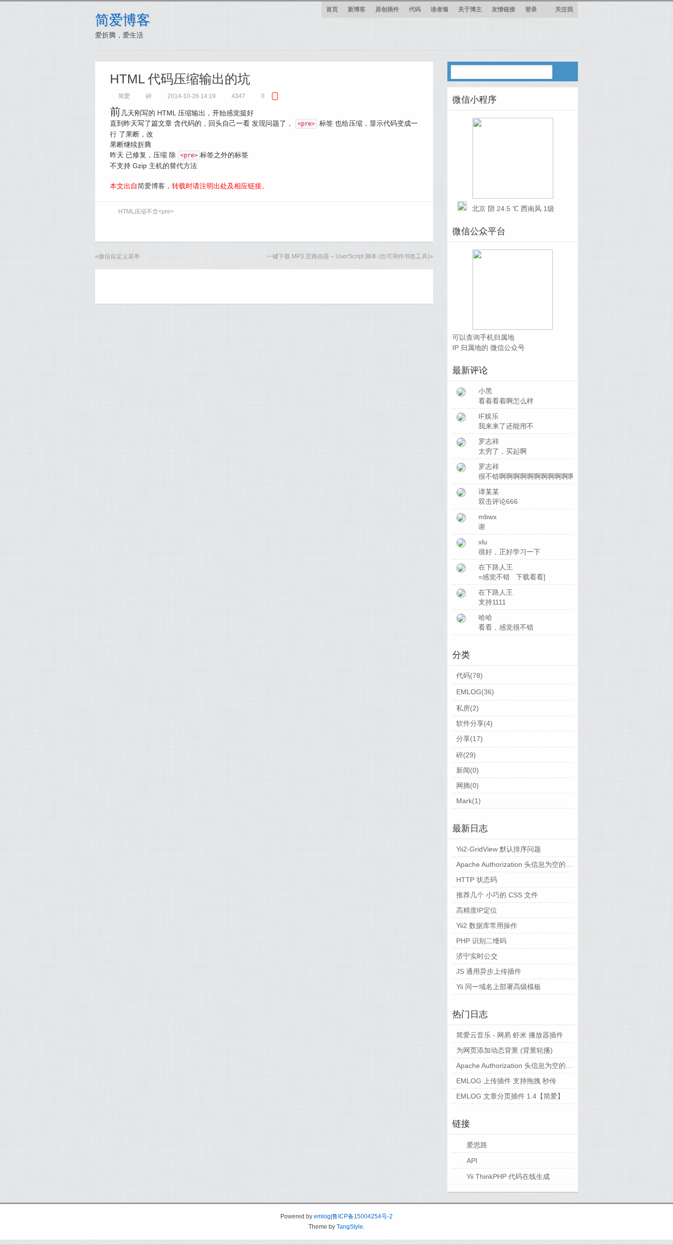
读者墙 (439, 9)
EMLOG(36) (475, 692)
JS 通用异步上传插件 (488, 971)
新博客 (357, 9)
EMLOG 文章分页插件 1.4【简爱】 (510, 1096)
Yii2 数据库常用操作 (486, 925)
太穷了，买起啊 (502, 451)
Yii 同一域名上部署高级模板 (498, 987)
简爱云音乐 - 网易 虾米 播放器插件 (509, 1035)
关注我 (564, 9)
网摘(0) (467, 785)
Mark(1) (468, 801)
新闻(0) (467, 770)
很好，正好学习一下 (509, 552)
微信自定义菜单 (119, 256)
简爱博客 (122, 20)
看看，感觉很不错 (506, 627)
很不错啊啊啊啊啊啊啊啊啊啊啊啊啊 (533, 476)
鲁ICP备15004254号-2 (362, 1216)
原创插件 (387, 9)
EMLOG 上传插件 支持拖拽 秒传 (506, 1081)
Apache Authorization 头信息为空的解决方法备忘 (531, 864)
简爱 (124, 96)
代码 (415, 9)
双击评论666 (498, 501)
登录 (531, 9)
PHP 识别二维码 (481, 941)
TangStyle (349, 1226)
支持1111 (492, 602)
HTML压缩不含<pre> (146, 211)
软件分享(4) (474, 723)
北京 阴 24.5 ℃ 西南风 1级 (513, 209)
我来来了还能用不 (506, 426)
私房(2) (467, 708)
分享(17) (469, 739)
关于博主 (470, 9)
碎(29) (466, 755)
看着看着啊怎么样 (506, 401)
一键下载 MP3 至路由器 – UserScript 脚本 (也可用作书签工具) (348, 256)
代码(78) (469, 675)
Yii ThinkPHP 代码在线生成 (508, 1176)
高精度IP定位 (476, 910)
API (472, 1161)
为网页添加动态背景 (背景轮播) (504, 1050)
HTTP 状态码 (476, 880)
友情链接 (503, 9)
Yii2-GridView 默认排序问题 (498, 849)
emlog (322, 1216)
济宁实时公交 (477, 956)
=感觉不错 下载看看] (511, 577)
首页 (332, 9)
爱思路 (477, 1145)
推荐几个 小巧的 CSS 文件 (497, 895)
